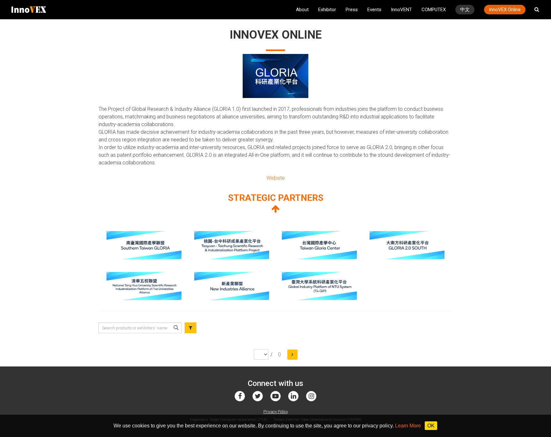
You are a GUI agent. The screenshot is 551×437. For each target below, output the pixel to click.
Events (374, 9)
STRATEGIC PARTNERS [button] (275, 197)
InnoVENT (401, 9)
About (302, 9)
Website (276, 178)
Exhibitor (327, 9)
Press (352, 9)
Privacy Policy (275, 411)
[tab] (275, 203)
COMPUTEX (434, 9)
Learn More (408, 425)
